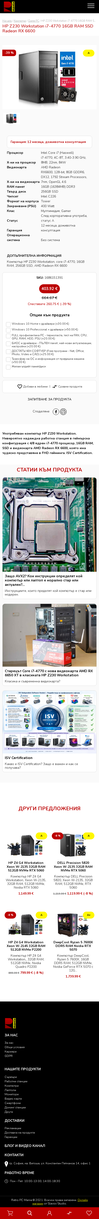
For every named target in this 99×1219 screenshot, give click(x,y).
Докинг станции (15, 1107)
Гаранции (11, 1137)
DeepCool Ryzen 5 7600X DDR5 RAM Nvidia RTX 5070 (73, 946)
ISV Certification (18, 757)
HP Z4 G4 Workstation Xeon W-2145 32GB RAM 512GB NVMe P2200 (26, 946)
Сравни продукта (67, 386)
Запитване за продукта (49, 399)
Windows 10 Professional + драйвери (45, 329)
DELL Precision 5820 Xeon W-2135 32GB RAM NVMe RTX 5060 (73, 866)
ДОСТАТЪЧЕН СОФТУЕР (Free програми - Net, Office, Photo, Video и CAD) (48, 352)
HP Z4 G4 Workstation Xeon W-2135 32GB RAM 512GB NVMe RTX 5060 (26, 866)
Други (9, 1112)
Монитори (12, 1094)
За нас (9, 1043)
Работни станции (16, 1081)
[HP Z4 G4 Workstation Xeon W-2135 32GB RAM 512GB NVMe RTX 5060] (26, 845)
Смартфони (13, 1103)
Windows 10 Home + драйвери (40, 324)
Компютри (20, 21)
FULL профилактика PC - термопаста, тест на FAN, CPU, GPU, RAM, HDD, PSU (49, 337)
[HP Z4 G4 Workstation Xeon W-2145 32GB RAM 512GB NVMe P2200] (26, 924)
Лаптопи (10, 1090)
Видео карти (13, 1099)
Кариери (11, 1051)
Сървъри (11, 1077)
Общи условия (15, 1047)
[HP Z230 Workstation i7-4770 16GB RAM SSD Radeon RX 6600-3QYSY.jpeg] (11, 118)
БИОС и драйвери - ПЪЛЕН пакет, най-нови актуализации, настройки (52, 345)
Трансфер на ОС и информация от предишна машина (48, 360)
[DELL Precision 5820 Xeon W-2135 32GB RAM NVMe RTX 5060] (73, 845)
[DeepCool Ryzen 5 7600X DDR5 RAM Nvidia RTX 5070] (73, 924)
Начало (7, 21)
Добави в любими (32, 386)
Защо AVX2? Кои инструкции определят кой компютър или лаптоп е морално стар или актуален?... (43, 580)
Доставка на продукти (20, 1132)
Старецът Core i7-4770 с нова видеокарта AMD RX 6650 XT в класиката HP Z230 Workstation (49, 673)
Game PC (33, 21)
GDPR (9, 1056)
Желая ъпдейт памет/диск (29, 366)
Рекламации (13, 1128)
